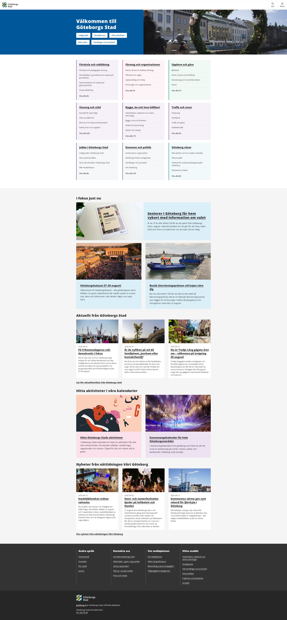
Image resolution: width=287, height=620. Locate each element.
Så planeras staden (180, 170)
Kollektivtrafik (177, 127)
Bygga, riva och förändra (135, 120)
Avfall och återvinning (134, 125)
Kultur (174, 84)
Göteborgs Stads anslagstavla (138, 158)
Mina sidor (82, 42)
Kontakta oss (99, 35)
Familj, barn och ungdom (89, 127)
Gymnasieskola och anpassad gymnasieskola (91, 84)
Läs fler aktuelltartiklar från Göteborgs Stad (99, 382)
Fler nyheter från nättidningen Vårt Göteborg (99, 534)
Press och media (120, 575)
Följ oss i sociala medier (123, 571)
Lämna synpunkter (121, 566)
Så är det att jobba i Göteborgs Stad (94, 162)
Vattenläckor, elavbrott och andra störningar (139, 114)
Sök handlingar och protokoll (194, 569)
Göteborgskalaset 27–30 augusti (100, 285)
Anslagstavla (187, 564)
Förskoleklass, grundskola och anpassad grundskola (96, 76)
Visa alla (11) (132, 136)
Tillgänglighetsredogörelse (159, 571)
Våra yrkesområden (87, 158)
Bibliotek (175, 70)
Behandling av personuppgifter (161, 566)
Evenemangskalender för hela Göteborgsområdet (169, 439)
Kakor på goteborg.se (157, 561)
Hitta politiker (188, 573)
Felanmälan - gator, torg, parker (126, 561)
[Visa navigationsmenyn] (282, 5)
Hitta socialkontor (86, 118)
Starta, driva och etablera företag (139, 70)
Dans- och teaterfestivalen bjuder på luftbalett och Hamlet (141, 502)
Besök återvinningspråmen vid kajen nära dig (176, 287)
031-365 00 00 (82, 612)
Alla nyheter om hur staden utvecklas (187, 153)
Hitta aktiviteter (118, 35)
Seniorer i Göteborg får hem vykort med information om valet (177, 215)
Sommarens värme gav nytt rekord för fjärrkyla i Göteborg (188, 502)
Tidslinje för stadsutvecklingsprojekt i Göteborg (187, 164)
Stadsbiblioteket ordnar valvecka (93, 500)
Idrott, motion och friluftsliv (183, 75)
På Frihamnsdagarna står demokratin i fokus (94, 351)
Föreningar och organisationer (138, 84)
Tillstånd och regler (133, 75)
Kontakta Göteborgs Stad (124, 556)
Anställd (185, 583)
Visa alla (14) (133, 173)
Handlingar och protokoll (104, 42)
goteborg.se (81, 605)
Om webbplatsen (155, 556)
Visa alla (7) (179, 90)
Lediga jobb (83, 35)
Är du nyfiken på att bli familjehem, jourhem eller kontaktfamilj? (141, 353)
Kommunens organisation (136, 153)
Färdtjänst (176, 118)
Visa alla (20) (86, 133)
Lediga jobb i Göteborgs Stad (91, 153)
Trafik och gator (178, 122)
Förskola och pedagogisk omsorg (93, 70)
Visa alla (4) (135, 90)
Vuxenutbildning (86, 90)
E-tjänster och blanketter (192, 578)
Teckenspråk (83, 556)
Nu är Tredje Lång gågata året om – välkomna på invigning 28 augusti (190, 353)
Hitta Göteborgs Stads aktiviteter (101, 437)
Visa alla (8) (87, 173)
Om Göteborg (131, 167)
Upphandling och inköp (135, 80)
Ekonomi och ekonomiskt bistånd (93, 122)
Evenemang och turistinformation (186, 80)
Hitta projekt (177, 158)
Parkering (176, 113)
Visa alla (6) (87, 96)
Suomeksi (82, 561)
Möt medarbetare (86, 167)
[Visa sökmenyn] (272, 5)
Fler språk (82, 566)
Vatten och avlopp (133, 130)
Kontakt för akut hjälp (88, 113)
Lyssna (81, 571)
